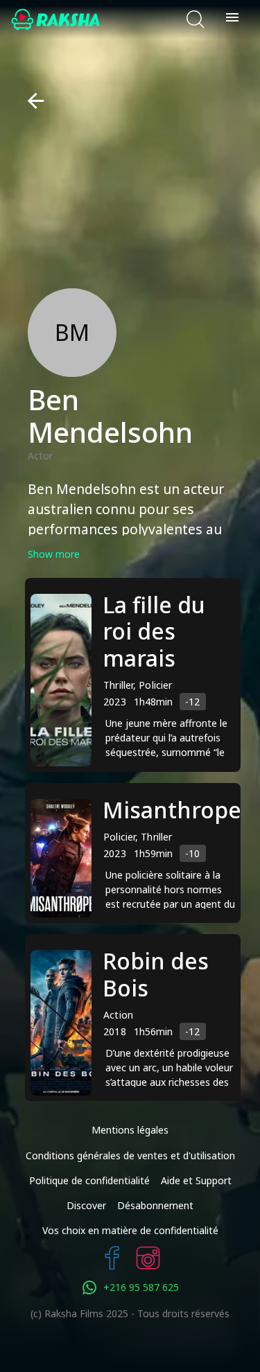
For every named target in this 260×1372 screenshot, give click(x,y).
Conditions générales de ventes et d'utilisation (130, 1155)
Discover (86, 1205)
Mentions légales (130, 1129)
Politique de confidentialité (89, 1180)
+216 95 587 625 (141, 1287)
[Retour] (30, 100)
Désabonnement (155, 1205)
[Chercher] (196, 19)
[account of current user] (232, 19)
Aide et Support (196, 1180)
